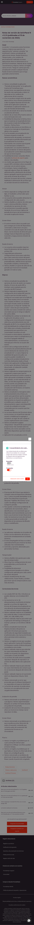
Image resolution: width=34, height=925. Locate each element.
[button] (29, 920)
